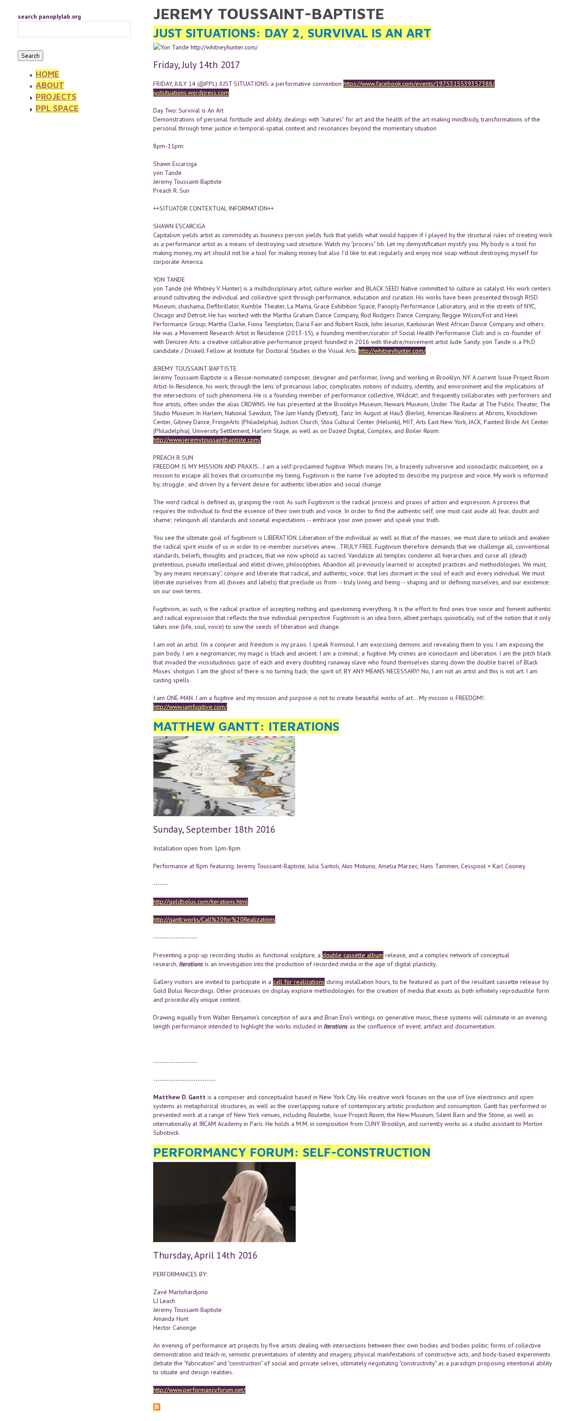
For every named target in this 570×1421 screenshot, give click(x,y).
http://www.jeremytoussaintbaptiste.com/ (207, 440)
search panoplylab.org (49, 16)
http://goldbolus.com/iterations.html (200, 902)
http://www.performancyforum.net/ (199, 1390)
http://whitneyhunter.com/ (392, 351)
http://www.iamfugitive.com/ (190, 707)
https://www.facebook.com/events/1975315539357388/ (419, 84)
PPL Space (57, 108)
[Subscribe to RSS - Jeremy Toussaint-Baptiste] (156, 1408)
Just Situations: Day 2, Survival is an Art (292, 32)
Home (47, 74)
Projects (56, 96)
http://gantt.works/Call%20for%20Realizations (214, 919)
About (50, 85)
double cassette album (352, 955)
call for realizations (299, 982)
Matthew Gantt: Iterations (246, 726)
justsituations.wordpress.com (191, 93)
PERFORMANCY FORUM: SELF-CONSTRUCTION (292, 1152)
